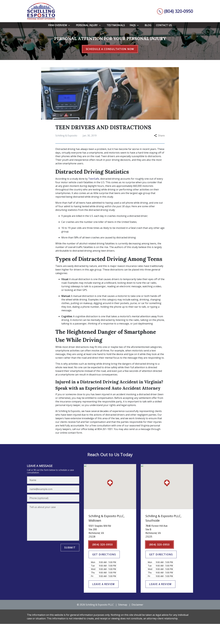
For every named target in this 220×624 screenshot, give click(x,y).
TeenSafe (93, 178)
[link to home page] (41, 11)
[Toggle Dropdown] (70, 25)
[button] (110, 483)
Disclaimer (137, 604)
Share (161, 135)
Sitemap (122, 604)
